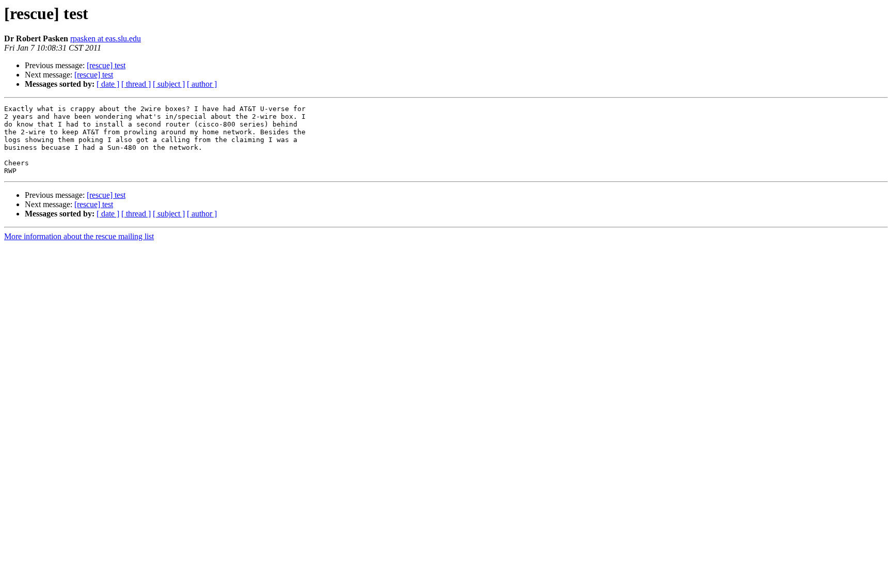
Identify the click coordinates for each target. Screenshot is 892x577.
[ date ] (108, 84)
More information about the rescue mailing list (79, 236)
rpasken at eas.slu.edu (105, 38)
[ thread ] (136, 84)
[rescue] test (106, 65)
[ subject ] (169, 84)
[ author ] (202, 84)
